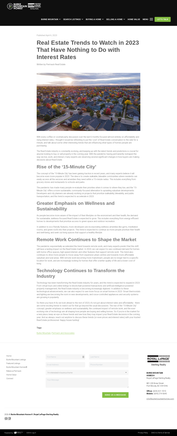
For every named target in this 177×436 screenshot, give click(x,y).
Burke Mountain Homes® (16, 367)
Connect (9, 378)
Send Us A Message (115, 395)
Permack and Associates (63, 333)
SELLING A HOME (114, 19)
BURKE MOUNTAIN (49, 19)
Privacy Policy (143, 433)
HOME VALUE (134, 19)
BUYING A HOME (93, 19)
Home (8, 356)
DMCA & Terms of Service (160, 433)
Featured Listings (13, 363)
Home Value (11, 375)
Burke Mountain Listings (16, 360)
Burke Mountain (44, 333)
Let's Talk (162, 19)
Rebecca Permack (13, 371)
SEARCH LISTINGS (72, 19)
